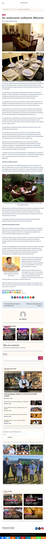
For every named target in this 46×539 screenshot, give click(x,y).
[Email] (17, 292)
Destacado (7, 330)
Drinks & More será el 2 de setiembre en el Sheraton (16, 401)
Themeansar (33, 534)
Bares (4, 14)
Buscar (5, 354)
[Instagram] (10, 292)
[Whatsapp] (8, 292)
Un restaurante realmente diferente (23, 18)
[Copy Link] (15, 292)
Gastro (7, 21)
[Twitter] (6, 292)
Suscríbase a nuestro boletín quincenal (12, 431)
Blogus (26, 534)
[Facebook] (3, 292)
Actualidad (7, 327)
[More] (20, 292)
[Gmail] (13, 292)
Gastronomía (14, 500)
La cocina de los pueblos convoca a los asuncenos (15, 414)
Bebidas (24, 330)
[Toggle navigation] (3, 3)
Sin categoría (8, 332)
